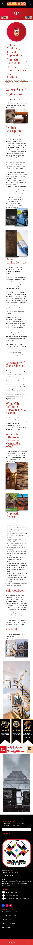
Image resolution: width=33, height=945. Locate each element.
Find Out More (8, 875)
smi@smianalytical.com (14, 895)
